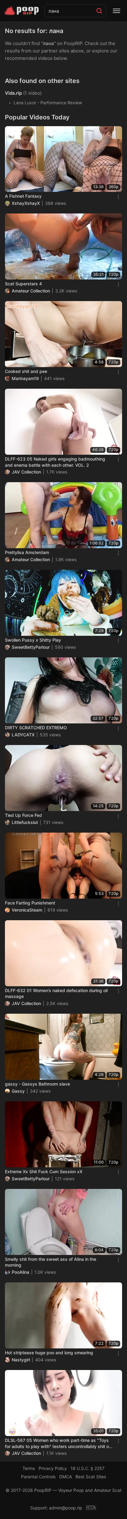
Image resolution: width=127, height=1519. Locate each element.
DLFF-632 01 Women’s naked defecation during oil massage (56, 993)
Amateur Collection (31, 290)
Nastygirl (21, 1359)
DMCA (65, 1476)
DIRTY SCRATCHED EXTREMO (36, 727)
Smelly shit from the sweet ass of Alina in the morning (50, 1262)
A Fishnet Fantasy (23, 196)
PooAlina (20, 1272)
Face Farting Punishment (30, 902)
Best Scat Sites (91, 1476)
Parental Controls (38, 1476)
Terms (29, 1468)
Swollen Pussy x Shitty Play (33, 640)
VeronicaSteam (27, 910)
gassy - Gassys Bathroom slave (37, 1083)
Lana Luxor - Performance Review (48, 102)
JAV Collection (26, 471)
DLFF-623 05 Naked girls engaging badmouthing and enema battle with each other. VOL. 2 (55, 462)
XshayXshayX (26, 203)
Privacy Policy (53, 1468)
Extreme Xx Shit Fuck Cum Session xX (43, 1171)
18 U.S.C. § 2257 (87, 1468)
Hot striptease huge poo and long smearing (49, 1352)
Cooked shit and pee (26, 371)
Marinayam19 (25, 378)
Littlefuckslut (25, 822)
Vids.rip (13, 93)
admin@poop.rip (65, 1507)
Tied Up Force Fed (23, 815)
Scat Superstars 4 (23, 283)
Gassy (18, 1091)
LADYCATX (23, 734)
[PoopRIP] (22, 10)
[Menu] (116, 11)
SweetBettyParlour (31, 647)
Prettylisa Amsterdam (27, 552)
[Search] (99, 11)
